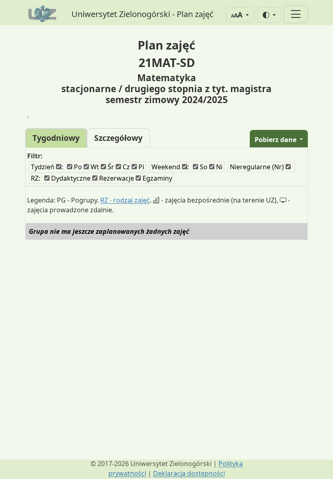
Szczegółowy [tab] (118, 137)
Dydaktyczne (70, 178)
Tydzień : (47, 166)
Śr (110, 166)
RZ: (35, 178)
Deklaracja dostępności (189, 473)
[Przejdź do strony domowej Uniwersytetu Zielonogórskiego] (43, 14)
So (203, 166)
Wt (94, 166)
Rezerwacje (115, 178)
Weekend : (170, 166)
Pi (140, 166)
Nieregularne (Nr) (257, 166)
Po (77, 166)
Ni (218, 166)
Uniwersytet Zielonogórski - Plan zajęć (142, 14)
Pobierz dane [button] (276, 139)
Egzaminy (156, 178)
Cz (125, 166)
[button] (240, 15)
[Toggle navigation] (295, 14)
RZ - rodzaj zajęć (125, 200)
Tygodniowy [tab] (56, 137)
